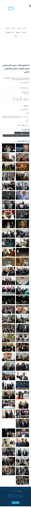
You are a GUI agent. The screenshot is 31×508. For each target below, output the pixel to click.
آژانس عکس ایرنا (15, 8)
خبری (24, 28)
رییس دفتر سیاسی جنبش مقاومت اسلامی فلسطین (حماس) (16, 135)
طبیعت (24, 32)
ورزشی (7, 28)
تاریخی (13, 28)
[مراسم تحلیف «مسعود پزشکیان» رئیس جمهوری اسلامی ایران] (8, 471)
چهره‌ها (18, 32)
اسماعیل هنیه (26, 133)
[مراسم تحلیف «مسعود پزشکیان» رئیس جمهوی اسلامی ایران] (8, 461)
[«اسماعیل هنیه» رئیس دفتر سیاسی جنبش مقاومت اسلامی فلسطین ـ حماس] (15, 52)
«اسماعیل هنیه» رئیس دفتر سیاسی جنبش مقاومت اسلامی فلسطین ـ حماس (15, 69)
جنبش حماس (18, 133)
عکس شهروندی (9, 32)
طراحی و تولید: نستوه (15, 491)
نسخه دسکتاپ (16, 502)
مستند (19, 28)
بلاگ (15, 36)
